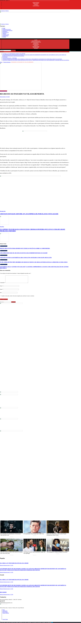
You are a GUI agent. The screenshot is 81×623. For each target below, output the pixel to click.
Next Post (2, 226)
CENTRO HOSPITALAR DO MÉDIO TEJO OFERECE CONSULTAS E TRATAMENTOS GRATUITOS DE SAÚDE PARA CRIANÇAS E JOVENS (32, 59)
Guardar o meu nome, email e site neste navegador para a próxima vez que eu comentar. (17, 295)
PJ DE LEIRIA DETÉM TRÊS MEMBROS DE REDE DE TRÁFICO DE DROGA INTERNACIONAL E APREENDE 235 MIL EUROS (33, 262)
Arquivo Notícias (36, 5)
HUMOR (4, 36)
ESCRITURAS (5, 35)
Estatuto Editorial (36, 2)
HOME (3, 28)
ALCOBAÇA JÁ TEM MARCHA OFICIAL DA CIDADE (13, 53)
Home (1, 62)
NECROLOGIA (5, 32)
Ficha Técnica (36, 3)
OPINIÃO (4, 33)
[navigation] (40, 32)
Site (0, 292)
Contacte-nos (4, 610)
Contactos (36, 4)
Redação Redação (3, 565)
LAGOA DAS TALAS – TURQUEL (9, 57)
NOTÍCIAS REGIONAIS (7, 30)
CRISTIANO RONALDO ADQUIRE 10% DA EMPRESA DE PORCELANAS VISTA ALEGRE (29, 214)
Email (1, 289)
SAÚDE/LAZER (5, 34)
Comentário (2, 282)
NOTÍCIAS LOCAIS (6, 29)
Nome (1, 285)
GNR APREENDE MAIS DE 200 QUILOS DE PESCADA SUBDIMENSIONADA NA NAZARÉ (23, 253)
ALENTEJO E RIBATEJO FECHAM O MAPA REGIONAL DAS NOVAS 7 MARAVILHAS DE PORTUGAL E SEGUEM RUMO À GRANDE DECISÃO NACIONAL (35, 60)
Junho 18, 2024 (6, 96)
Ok (52, 622)
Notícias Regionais (6, 62)
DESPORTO (4, 31)
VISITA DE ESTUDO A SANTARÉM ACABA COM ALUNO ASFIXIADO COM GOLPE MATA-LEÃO (26, 257)
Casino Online (5, 619)
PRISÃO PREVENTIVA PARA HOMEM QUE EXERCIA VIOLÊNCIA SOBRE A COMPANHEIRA (25, 248)
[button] (0, 621)
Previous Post (2, 211)
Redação (1, 96)
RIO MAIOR (4, 56)
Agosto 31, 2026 (10, 565)
